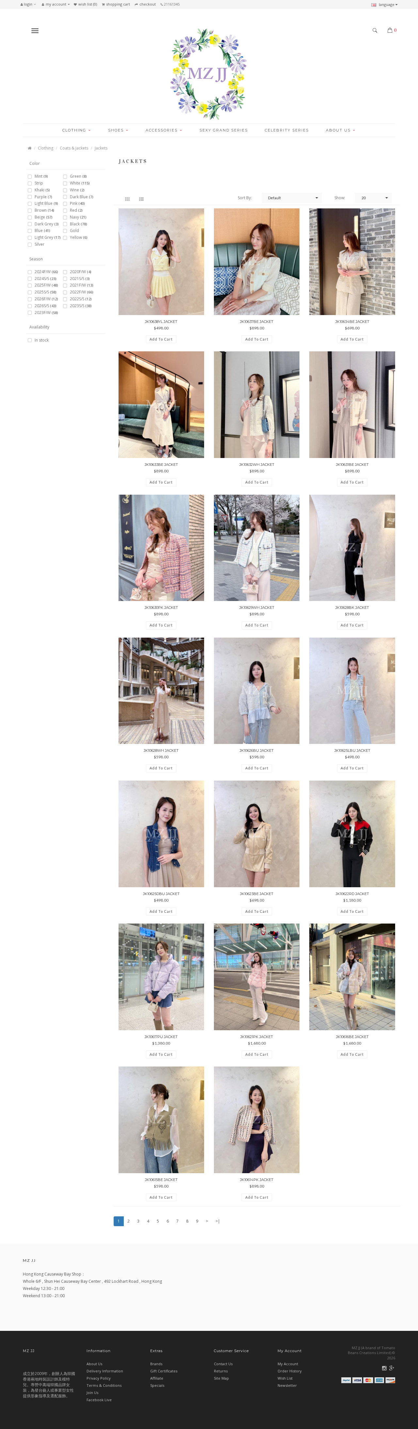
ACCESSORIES (162, 130)
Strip (39, 183)
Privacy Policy (99, 1378)
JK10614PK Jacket (256, 1179)
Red (76, 210)
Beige (44, 217)
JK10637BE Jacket (256, 321)
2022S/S (81, 299)
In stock (42, 340)
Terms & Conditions (104, 1385)
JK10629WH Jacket (256, 607)
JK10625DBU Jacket (161, 893)
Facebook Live (99, 1399)
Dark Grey (47, 224)
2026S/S (45, 306)
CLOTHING (75, 130)
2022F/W (81, 292)
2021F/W (81, 285)
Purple (43, 197)
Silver (39, 244)
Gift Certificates (163, 1370)
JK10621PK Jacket (256, 1036)
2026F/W (46, 299)
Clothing (45, 148)
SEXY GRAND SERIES (224, 130)
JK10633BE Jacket (161, 464)
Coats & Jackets (74, 148)
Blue (42, 230)
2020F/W (80, 272)
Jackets (101, 148)
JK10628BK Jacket (352, 607)
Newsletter (287, 1385)
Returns (221, 1370)
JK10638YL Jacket (161, 321)
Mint (41, 176)
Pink (77, 203)
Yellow (79, 237)
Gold (74, 230)
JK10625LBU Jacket (352, 750)
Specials (157, 1385)
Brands (156, 1363)
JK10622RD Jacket (352, 893)
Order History (290, 1370)
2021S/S (80, 278)
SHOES (116, 130)
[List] (142, 199)
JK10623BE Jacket (256, 893)
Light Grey (48, 237)
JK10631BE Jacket (352, 464)
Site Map (221, 1378)
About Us (94, 1363)
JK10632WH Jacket (256, 464)
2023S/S (81, 306)
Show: (339, 198)
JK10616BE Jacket (352, 1036)
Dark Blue (81, 197)
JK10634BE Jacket (352, 321)
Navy (78, 217)
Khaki (42, 190)
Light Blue (46, 203)
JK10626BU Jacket (257, 750)
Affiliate (156, 1378)
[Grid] (128, 199)
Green (78, 176)
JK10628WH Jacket (161, 750)
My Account (288, 1363)
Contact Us (223, 1363)
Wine (77, 190)
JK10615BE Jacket (161, 1179)
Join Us (92, 1392)
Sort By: (245, 198)
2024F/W (46, 272)
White (80, 183)
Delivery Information (105, 1370)
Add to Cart (161, 339)
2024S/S (45, 278)
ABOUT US (339, 130)
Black (78, 224)
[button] (30, 4)
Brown (44, 210)
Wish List (285, 1378)
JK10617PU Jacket (161, 1036)
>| (218, 1221)
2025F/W (46, 285)
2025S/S (45, 292)
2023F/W (46, 312)
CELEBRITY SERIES (287, 130)
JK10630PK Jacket (161, 607)
